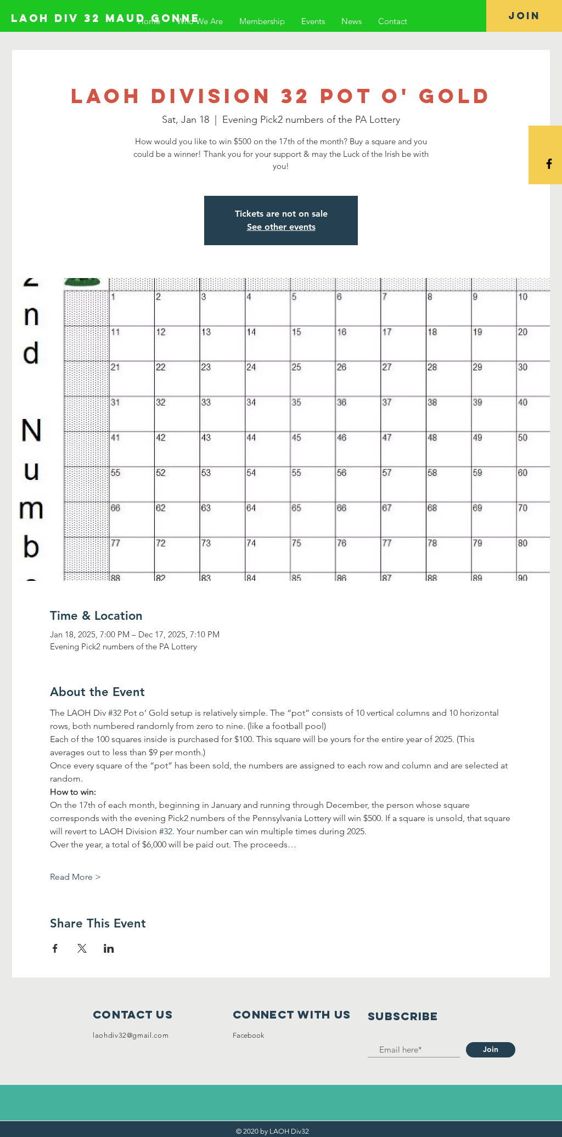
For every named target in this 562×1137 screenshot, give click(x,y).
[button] (524, 16)
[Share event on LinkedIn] (109, 948)
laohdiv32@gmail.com (130, 1035)
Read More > (75, 877)
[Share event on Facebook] (55, 948)
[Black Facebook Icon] (549, 164)
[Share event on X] (82, 948)
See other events (281, 227)
